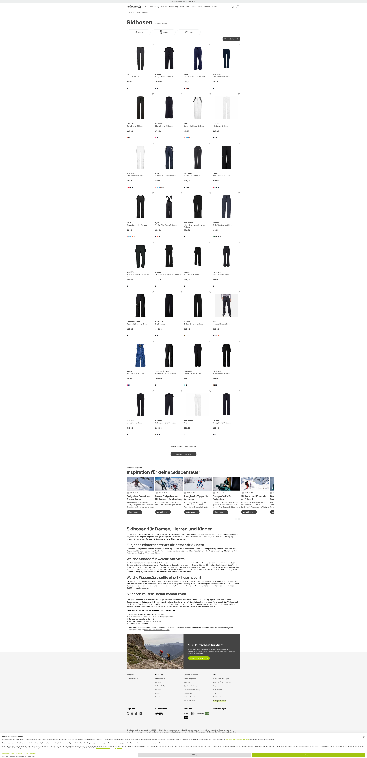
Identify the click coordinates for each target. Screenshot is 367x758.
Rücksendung (217, 690)
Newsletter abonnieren (197, 658)
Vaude (148, 553)
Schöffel (141, 553)
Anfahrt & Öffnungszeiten (222, 682)
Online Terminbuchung (192, 690)
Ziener (157, 553)
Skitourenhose (192, 567)
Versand (215, 686)
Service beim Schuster (192, 686)
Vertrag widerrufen (219, 701)
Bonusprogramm (190, 679)
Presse (157, 697)
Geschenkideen (189, 697)
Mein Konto (188, 682)
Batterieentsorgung (191, 700)
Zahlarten (216, 693)
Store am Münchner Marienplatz (156, 630)
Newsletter (159, 693)
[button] (236, 519)
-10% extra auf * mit (183, 1)
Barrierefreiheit (218, 697)
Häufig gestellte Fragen (221, 679)
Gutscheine (188, 693)
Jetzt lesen (133, 512)
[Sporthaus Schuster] (134, 7)
